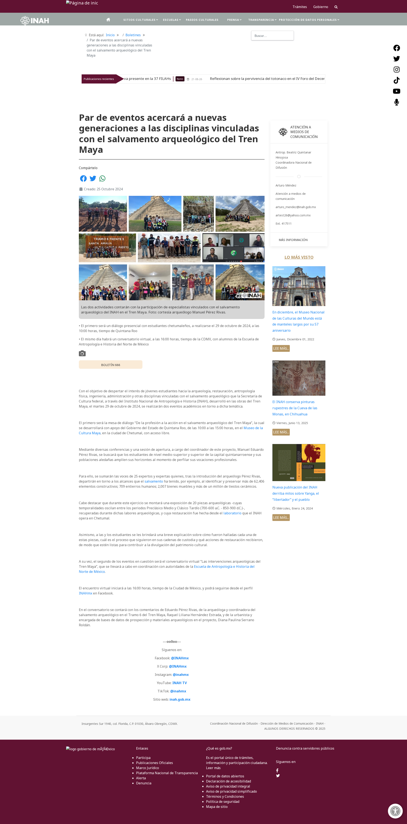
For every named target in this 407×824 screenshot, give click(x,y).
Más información (293, 240)
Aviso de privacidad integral (228, 786)
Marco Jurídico (147, 768)
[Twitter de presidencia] (278, 776)
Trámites (300, 6)
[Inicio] (108, 19)
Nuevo (132, 78)
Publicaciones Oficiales (154, 762)
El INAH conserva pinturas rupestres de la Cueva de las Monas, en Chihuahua (294, 407)
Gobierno (320, 6)
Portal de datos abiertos (225, 776)
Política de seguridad (222, 801)
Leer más (213, 768)
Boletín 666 (110, 365)
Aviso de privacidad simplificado (231, 791)
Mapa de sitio (217, 806)
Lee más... (281, 348)
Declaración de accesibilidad (228, 781)
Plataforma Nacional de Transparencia (167, 773)
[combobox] (272, 35)
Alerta (141, 778)
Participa (143, 757)
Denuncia (143, 783)
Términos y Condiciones (225, 796)
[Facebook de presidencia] (277, 770)
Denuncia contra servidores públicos (305, 748)
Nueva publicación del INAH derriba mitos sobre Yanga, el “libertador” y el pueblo (295, 493)
